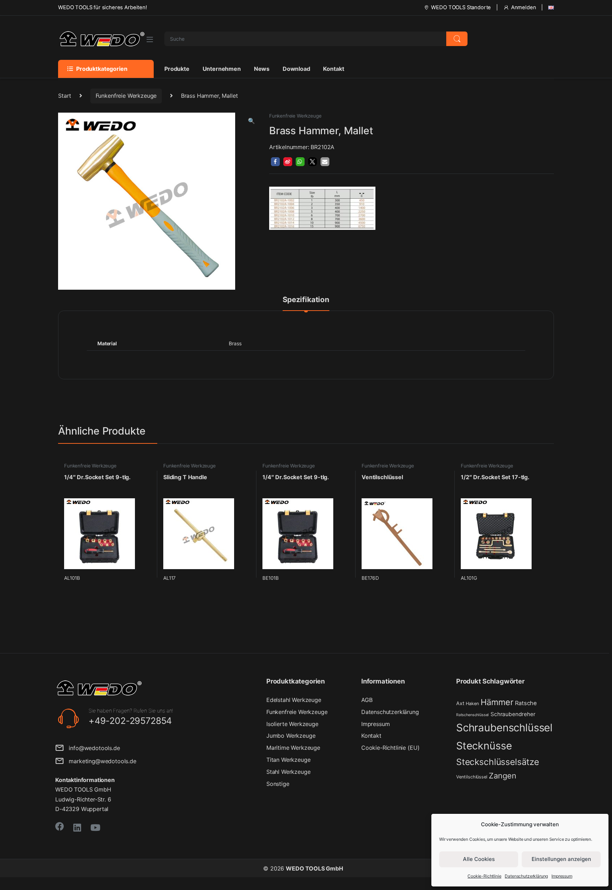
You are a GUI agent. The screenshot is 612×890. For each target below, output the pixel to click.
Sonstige (277, 783)
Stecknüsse (484, 745)
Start (64, 95)
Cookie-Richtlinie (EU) (390, 747)
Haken (472, 703)
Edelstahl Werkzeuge (293, 699)
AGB (367, 699)
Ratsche (526, 703)
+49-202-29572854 (130, 720)
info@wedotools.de (92, 748)
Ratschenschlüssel (472, 715)
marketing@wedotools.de (100, 761)
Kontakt (333, 68)
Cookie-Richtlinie (484, 876)
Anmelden (523, 7)
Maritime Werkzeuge (293, 747)
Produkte (176, 68)
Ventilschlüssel (471, 777)
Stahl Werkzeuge (288, 771)
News (262, 68)
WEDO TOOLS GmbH (314, 868)
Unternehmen (222, 68)
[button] (251, 121)
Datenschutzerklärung (526, 876)
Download (296, 68)
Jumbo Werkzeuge (291, 735)
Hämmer (497, 702)
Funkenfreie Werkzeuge (126, 95)
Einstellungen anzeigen (561, 859)
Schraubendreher (513, 714)
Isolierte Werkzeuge (292, 723)
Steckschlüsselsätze (497, 761)
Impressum (561, 876)
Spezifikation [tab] (306, 300)
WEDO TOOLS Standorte (461, 7)
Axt (460, 703)
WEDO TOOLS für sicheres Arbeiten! (102, 7)
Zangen (502, 775)
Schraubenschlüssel (504, 727)
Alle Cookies (479, 859)
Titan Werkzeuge (288, 759)
